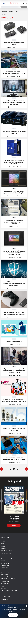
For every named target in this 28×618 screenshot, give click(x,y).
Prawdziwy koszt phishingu (14, 341)
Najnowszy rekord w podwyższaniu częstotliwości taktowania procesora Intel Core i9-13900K (14, 370)
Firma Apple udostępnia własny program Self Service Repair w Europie (14, 458)
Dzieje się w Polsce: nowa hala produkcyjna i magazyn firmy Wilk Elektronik (14, 222)
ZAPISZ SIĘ (13, 615)
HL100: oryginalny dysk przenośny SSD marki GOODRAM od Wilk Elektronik (14, 313)
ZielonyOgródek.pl (5, 563)
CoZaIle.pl (3, 560)
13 (14, 469)
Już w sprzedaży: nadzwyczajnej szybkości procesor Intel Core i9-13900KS (14, 162)
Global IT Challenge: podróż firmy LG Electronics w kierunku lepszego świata (14, 400)
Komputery (17, 11)
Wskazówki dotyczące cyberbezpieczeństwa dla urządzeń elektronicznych (14, 283)
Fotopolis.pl (3, 593)
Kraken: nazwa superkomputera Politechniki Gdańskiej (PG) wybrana (14, 72)
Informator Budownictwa (6, 562)
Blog (14, 39)
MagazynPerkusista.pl (5, 574)
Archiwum (3, 546)
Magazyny (3, 544)
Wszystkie (24, 6)
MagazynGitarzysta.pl (5, 572)
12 (10, 469)
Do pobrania (3, 548)
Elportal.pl (3, 586)
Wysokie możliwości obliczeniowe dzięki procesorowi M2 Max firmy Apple (14, 192)
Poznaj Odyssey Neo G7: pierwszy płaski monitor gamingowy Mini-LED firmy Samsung (14, 102)
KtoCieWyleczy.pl (4, 599)
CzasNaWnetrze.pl (5, 565)
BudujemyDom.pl (4, 557)
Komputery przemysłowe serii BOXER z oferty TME (14, 132)
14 (18, 469)
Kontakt (2, 543)
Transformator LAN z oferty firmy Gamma (14, 43)
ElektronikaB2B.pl (5, 581)
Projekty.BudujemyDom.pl (6, 558)
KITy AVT (3, 541)
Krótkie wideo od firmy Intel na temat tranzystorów (14, 429)
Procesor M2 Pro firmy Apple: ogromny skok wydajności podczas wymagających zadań (14, 252)
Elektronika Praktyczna (6, 585)
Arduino (19, 6)
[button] (1, 501)
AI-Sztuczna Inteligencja (10, 6)
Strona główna (4, 11)
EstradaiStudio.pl (4, 576)
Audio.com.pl (3, 571)
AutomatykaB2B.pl (5, 583)
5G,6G (2, 6)
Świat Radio (3, 588)
